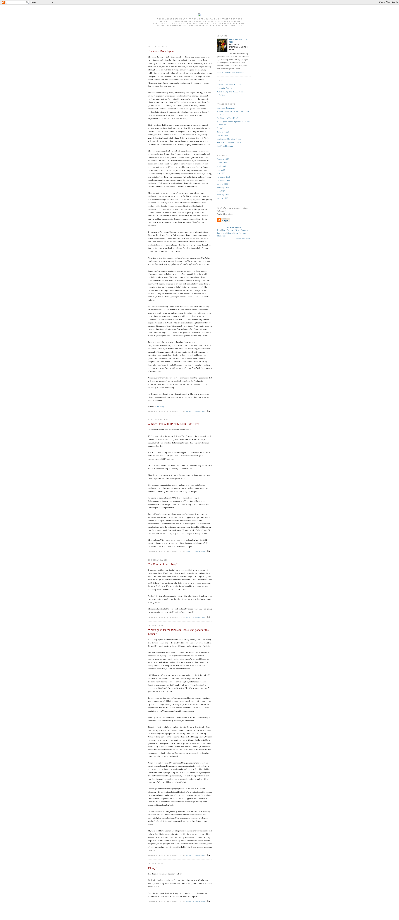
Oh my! (220, 128)
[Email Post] (208, 411)
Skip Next (221, 235)
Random (244, 230)
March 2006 (222, 162)
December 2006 (223, 180)
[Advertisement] (180, 37)
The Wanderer (222, 135)
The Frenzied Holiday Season (229, 138)
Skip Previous (240, 232)
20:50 (188, 551)
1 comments (199, 411)
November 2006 (223, 176)
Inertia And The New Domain (229, 142)
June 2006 (221, 169)
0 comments (199, 617)
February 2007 (223, 187)
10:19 (188, 855)
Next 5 (230, 232)
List (223, 230)
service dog (159, 406)
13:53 (188, 617)
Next (238, 230)
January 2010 (222, 198)
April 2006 (221, 166)
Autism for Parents (224, 88)
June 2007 (221, 191)
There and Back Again (226, 107)
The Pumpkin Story (225, 146)
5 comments (199, 855)
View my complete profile (230, 72)
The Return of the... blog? (227, 118)
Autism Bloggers (233, 227)
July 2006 (221, 173)
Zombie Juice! (223, 131)
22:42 (188, 411)
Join (219, 230)
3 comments (199, 551)
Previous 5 (221, 232)
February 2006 (223, 159)
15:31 (188, 901)
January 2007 (222, 184)
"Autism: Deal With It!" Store (229, 84)
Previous (230, 230)
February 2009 (223, 194)
